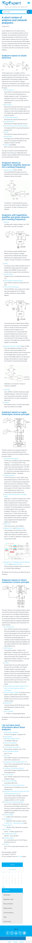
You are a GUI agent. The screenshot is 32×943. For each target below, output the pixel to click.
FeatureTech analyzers (10, 743)
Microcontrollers (8, 903)
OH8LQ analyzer (8, 274)
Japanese (22, 941)
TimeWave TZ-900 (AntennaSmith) (14, 768)
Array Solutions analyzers (11, 458)
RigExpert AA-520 (9, 170)
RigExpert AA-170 (9, 562)
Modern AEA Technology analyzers (14, 802)
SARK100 (7, 145)
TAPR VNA (7, 389)
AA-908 (6, 132)
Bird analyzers (8, 736)
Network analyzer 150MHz (11, 692)
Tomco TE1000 (8, 774)
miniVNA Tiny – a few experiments (13, 823)
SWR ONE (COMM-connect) (12, 738)
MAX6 (6, 263)
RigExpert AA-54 (20, 528)
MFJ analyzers (8, 104)
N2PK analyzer (8, 648)
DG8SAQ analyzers (9, 475)
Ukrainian (15, 941)
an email (19, 856)
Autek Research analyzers (11, 732)
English (9, 941)
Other (5, 917)
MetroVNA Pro (8, 825)
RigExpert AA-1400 (17, 564)
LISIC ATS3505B (8, 814)
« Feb (3, 887)
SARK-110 (7, 524)
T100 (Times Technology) (11, 287)
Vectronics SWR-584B (10, 781)
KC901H (6, 844)
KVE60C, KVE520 (9, 838)
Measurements (8, 908)
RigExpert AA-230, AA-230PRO (12, 346)
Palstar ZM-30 (8, 136)
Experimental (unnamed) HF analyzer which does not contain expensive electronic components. (16, 688)
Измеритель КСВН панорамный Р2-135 (15, 762)
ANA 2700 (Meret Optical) (11, 751)
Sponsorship (7, 921)
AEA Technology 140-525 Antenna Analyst (16, 126)
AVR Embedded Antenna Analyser (13, 280)
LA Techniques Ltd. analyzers (12, 747)
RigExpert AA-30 (8, 528)
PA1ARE (6, 663)
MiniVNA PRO (8, 703)
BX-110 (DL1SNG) (9, 627)
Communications (8, 912)
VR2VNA (6, 402)
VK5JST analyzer (9, 90)
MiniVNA (6, 222)
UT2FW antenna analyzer (11, 117)
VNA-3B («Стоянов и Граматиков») (14, 785)
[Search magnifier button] (29, 11)
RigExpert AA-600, (19, 562)
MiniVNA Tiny (8, 819)
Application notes (8, 899)
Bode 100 (7, 755)
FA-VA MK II (7, 829)
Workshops (7, 895)
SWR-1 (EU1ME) (8, 711)
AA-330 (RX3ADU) (9, 121)
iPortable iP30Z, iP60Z (10, 833)
